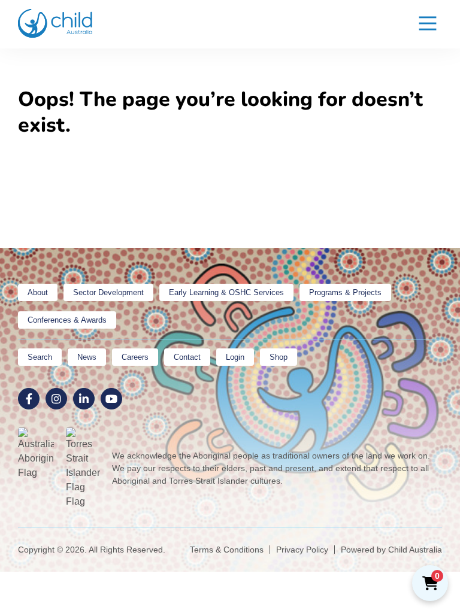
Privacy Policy (302, 549)
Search (40, 357)
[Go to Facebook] (29, 398)
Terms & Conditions (227, 549)
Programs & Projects (345, 292)
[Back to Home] (55, 23)
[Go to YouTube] (111, 398)
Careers (135, 357)
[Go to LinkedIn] (84, 398)
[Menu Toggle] (427, 24)
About (38, 292)
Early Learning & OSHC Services (226, 292)
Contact (187, 357)
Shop (279, 357)
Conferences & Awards (67, 319)
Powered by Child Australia (391, 549)
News (86, 357)
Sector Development (108, 292)
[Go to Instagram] (56, 398)
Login (235, 357)
